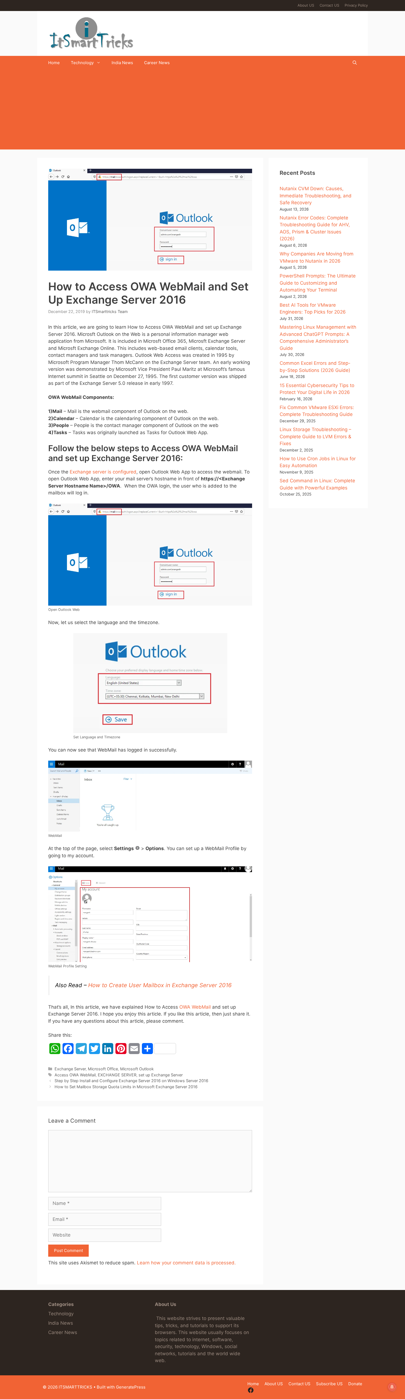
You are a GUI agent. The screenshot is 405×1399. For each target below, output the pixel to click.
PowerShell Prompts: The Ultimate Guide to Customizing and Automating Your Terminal (318, 283)
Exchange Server (70, 1068)
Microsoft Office (103, 1068)
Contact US (329, 5)
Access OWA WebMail (75, 1075)
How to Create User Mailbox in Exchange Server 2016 (160, 985)
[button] (354, 63)
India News (122, 62)
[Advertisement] (202, 110)
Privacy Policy (356, 5)
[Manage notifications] (392, 1386)
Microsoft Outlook (137, 1068)
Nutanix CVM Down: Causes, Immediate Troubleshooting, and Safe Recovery (316, 195)
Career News (157, 62)
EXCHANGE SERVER (117, 1075)
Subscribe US (329, 1383)
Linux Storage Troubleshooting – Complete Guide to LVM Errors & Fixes (315, 436)
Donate (355, 1383)
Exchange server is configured (103, 472)
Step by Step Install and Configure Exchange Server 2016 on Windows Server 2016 (131, 1080)
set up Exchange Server (161, 1075)
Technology (82, 62)
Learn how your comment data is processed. (186, 1262)
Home (54, 62)
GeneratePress (130, 1387)
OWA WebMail (195, 1007)
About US (306, 5)
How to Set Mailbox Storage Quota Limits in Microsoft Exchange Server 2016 (126, 1086)
